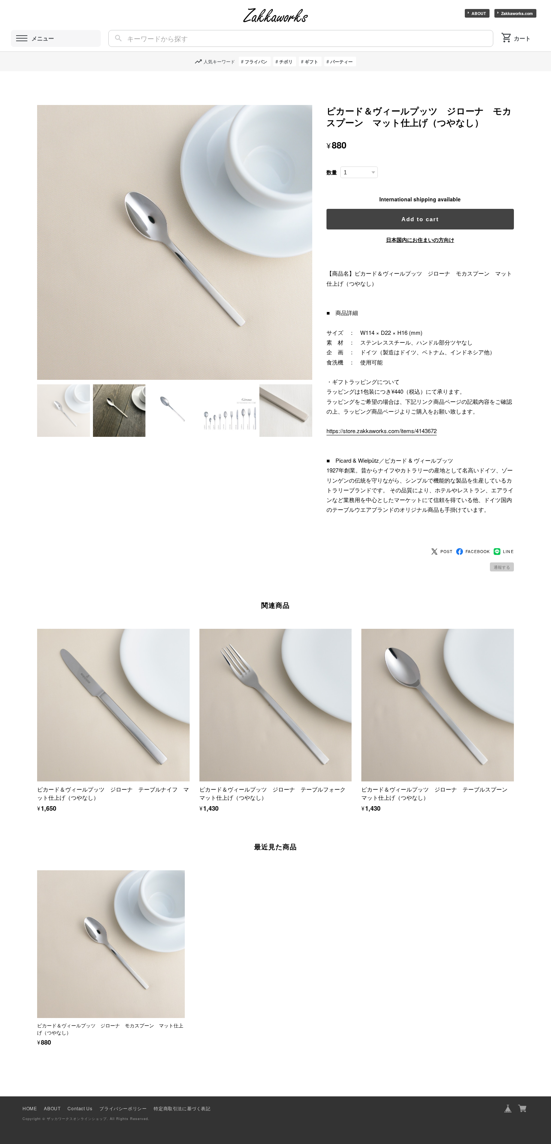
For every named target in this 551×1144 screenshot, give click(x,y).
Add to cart (420, 219)
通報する (502, 567)
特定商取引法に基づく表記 (182, 1108)
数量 (331, 172)
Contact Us (79, 1108)
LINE (508, 551)
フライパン (256, 61)
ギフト (311, 61)
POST (446, 551)
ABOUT (479, 13)
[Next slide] (513, 942)
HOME (29, 1108)
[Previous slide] (37, 942)
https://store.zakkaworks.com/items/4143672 (381, 431)
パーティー (341, 61)
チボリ (286, 61)
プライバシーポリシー (123, 1108)
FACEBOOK (478, 551)
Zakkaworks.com (517, 13)
